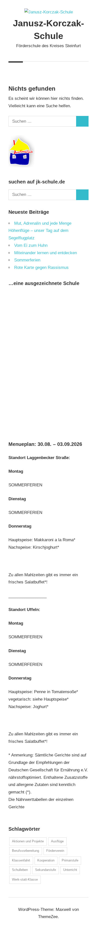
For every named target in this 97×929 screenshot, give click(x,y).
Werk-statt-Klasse (25, 879)
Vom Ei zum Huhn (31, 245)
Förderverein (55, 851)
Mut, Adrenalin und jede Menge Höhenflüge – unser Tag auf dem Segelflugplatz (39, 231)
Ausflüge (57, 841)
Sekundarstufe (45, 870)
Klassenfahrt (21, 860)
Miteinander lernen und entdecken (45, 252)
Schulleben (20, 870)
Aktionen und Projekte (28, 841)
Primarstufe (70, 860)
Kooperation (45, 860)
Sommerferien (27, 260)
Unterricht (70, 870)
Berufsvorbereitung (25, 851)
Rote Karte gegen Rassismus (41, 267)
